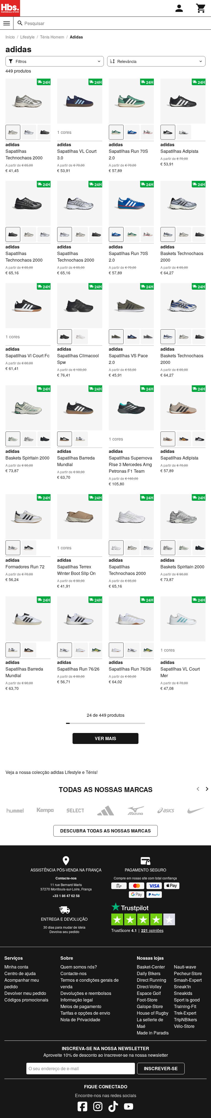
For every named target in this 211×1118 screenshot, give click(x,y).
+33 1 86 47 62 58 (66, 895)
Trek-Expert (185, 1013)
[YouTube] (128, 1107)
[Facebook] (82, 1107)
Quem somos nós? (78, 967)
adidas (12, 144)
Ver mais (105, 738)
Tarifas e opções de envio (85, 1013)
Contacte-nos (66, 878)
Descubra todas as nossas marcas (105, 831)
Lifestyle (27, 37)
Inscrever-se (161, 1068)
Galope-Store (150, 1006)
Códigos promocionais (26, 1000)
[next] (207, 790)
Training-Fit (185, 1006)
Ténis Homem (52, 37)
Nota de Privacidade (80, 1019)
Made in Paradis (153, 1033)
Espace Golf (149, 993)
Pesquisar (34, 23)
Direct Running (151, 980)
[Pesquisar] (20, 23)
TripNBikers (185, 1019)
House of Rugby (152, 1013)
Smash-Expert (188, 980)
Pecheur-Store (188, 973)
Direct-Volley (149, 986)
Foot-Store (147, 1000)
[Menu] (6, 23)
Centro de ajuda (20, 973)
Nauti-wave (185, 967)
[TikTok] (113, 1107)
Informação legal (76, 1000)
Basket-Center (151, 967)
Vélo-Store (184, 1026)
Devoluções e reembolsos (85, 993)
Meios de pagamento (80, 1006)
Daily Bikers (148, 973)
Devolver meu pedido (25, 993)
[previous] (198, 790)
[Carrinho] (201, 8)
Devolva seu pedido (64, 931)
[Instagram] (97, 1107)
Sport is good (187, 1000)
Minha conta (16, 967)
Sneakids (183, 993)
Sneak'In (182, 986)
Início (10, 37)
